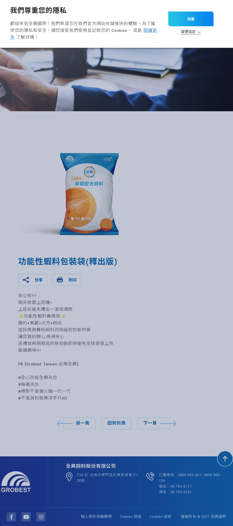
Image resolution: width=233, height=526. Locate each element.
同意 (191, 19)
